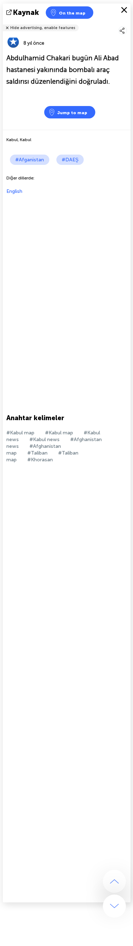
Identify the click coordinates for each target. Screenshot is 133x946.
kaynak (26, 12)
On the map (72, 13)
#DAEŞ (70, 160)
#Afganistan (29, 160)
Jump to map (72, 112)
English (14, 191)
